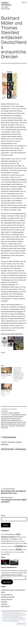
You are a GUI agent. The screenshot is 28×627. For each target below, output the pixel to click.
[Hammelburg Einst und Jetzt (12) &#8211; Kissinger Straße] (6, 386)
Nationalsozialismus (4, 549)
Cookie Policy (16, 621)
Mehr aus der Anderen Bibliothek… (12, 334)
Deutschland (4, 420)
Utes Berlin (4, 604)
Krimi (9, 546)
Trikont (4, 552)
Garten (20, 541)
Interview (21, 543)
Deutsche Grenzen (16, 418)
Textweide (4, 601)
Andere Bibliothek (16, 414)
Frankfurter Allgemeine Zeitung (9, 422)
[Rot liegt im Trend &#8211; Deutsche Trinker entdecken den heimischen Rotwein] (19, 374)
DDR (18, 536)
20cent (3, 534)
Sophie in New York (6, 599)
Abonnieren (7, 582)
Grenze (19, 422)
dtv (10, 539)
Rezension (13, 549)
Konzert (6, 546)
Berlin (19, 534)
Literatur (24, 422)
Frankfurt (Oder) (5, 541)
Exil (17, 539)
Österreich (7, 554)
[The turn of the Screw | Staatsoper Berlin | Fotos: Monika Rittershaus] (5, 562)
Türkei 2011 (11, 552)
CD (16, 537)
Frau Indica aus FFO (7, 594)
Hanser (14, 543)
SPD (2, 552)
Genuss (23, 541)
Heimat (17, 543)
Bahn (15, 534)
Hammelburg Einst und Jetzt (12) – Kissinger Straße (6, 392)
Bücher (11, 412)
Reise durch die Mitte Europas (8, 424)
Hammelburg (9, 543)
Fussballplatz (16, 541)
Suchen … (4, 515)
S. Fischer (24, 549)
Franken (20, 539)
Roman (19, 549)
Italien (25, 543)
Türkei (7, 552)
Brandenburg (5, 537)
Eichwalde (14, 539)
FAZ (21, 420)
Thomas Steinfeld (19, 425)
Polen (10, 549)
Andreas (5, 411)
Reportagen (12, 425)
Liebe (14, 546)
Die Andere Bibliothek (13, 420)
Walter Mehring (5, 606)
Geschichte (17, 412)
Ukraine (14, 552)
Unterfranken (4, 427)
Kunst (11, 546)
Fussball (11, 541)
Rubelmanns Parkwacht (8, 597)
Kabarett (2, 546)
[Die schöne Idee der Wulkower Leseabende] (6, 370)
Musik (25, 546)
